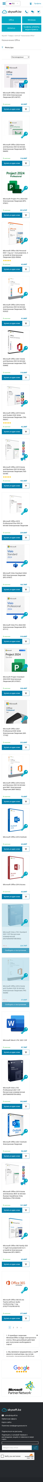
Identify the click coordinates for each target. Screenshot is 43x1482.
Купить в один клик (12, 109)
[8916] (25, 693)
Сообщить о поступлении (15, 950)
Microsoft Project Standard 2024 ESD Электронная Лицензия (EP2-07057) (13, 679)
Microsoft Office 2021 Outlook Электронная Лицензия (15, 1143)
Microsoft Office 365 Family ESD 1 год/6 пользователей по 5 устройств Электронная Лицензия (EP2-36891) (15, 1248)
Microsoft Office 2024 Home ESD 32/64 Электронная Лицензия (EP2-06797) (14, 95)
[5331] (25, 1106)
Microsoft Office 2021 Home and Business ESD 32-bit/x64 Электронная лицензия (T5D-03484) (14, 362)
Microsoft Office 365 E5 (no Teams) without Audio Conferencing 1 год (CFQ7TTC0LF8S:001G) (13, 1303)
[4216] (25, 849)
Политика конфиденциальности (14, 1425)
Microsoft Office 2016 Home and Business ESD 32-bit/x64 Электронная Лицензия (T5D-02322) (14, 308)
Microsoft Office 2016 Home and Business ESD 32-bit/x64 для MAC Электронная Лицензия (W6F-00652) (14, 786)
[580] (25, 485)
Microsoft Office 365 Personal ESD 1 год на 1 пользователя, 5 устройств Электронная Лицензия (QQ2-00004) (15, 253)
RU (13, 3)
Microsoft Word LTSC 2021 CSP (15, 1040)
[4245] (25, 896)
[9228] (25, 1318)
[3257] (25, 377)
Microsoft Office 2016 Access (14, 884)
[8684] (25, 163)
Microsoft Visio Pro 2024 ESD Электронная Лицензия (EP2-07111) (14, 627)
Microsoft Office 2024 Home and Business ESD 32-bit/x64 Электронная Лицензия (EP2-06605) (14, 147)
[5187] (25, 801)
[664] (25, 537)
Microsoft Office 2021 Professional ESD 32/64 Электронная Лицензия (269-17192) (14, 732)
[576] (25, 1210)
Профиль (37, 3)
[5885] (25, 1156)
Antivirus (11, 28)
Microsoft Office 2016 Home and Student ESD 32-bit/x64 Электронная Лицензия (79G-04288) (14, 989)
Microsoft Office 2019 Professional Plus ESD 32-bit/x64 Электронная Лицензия (15, 523)
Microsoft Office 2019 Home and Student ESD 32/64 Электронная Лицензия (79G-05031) (14, 416)
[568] (25, 323)
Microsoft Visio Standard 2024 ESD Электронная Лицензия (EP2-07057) (15, 575)
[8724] (25, 109)
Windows (32, 20)
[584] (25, 269)
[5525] (25, 1052)
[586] (25, 1264)
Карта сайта (6, 1422)
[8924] (25, 641)
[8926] (25, 589)
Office (11, 20)
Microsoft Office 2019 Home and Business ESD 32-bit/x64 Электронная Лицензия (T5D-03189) (14, 470)
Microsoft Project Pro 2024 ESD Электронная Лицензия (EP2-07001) (15, 201)
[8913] (25, 215)
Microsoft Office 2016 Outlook (15, 837)
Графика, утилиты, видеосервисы (32, 28)
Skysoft (4, 36)
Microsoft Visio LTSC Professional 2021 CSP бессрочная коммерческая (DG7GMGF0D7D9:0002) (14, 1091)
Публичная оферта (9, 1419)
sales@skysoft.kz (11, 1415)
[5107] (25, 747)
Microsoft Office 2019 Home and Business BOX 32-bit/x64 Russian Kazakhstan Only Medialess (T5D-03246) (14, 1194)
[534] (25, 431)
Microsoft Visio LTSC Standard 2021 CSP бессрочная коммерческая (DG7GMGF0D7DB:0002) (15, 935)
